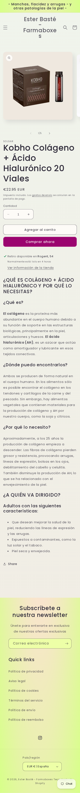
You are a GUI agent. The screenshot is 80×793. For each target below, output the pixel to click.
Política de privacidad (26, 671)
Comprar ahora (40, 242)
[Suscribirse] (66, 644)
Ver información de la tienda (30, 268)
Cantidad (10, 206)
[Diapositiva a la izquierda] (30, 133)
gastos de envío (42, 195)
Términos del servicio (26, 700)
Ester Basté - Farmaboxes (35, 779)
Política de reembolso (26, 720)
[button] (5, 27)
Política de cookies (24, 691)
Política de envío (22, 710)
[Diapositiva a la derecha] (49, 133)
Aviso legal (17, 681)
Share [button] (12, 564)
